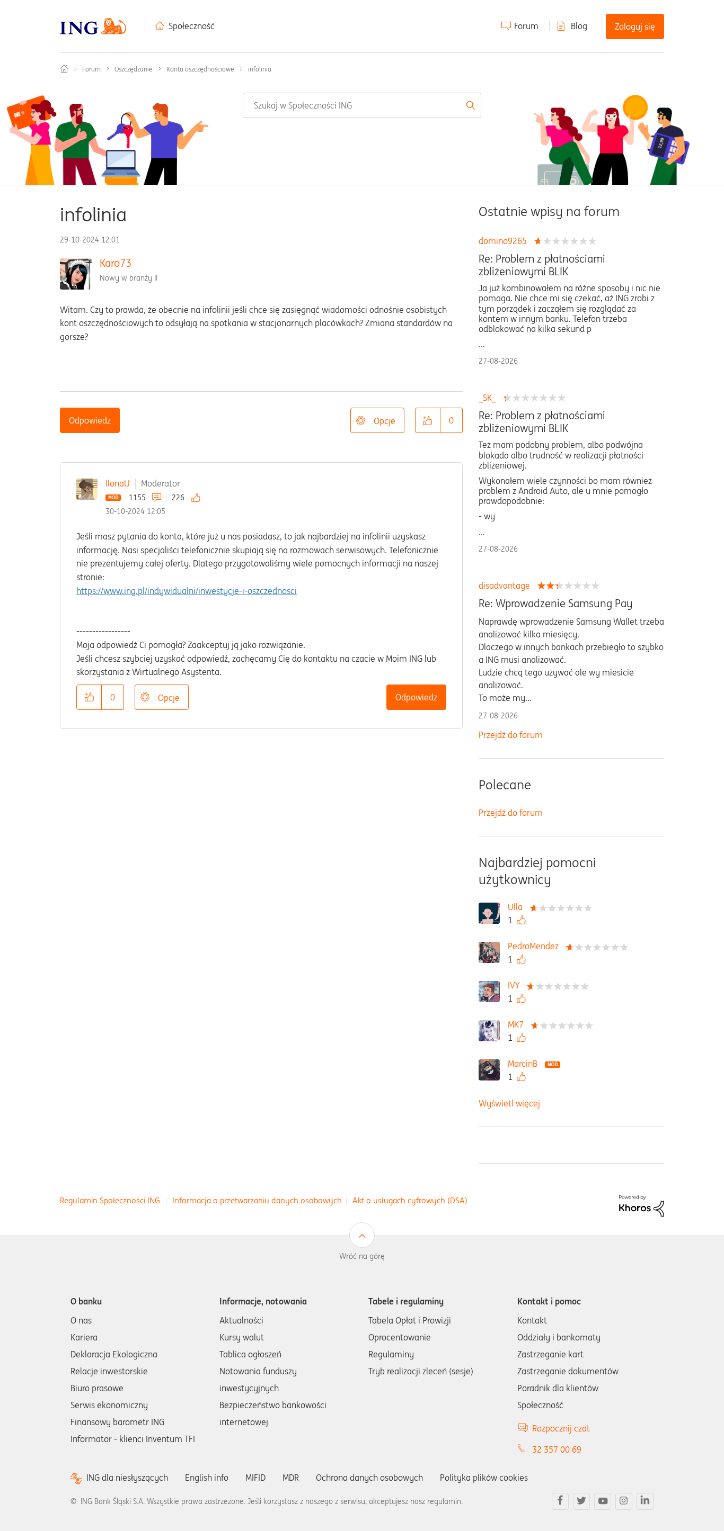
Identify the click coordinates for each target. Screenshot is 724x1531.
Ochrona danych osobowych (369, 1477)
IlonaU (117, 483)
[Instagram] (623, 1501)
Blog (579, 26)
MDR (290, 1477)
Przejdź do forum (511, 735)
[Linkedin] (645, 1501)
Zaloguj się (635, 26)
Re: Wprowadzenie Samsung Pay (555, 603)
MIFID (255, 1477)
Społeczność (192, 26)
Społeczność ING (64, 69)
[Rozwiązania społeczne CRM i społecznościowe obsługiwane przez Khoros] (641, 1205)
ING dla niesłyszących (127, 1478)
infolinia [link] (259, 69)
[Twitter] (581, 1501)
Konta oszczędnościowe (200, 69)
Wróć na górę (362, 1256)
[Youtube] (602, 1501)
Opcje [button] (384, 421)
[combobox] (362, 105)
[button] (427, 420)
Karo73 (115, 262)
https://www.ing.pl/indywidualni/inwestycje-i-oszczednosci (186, 591)
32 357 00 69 (556, 1449)
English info (206, 1477)
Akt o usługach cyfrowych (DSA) (409, 1200)
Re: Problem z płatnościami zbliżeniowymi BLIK (542, 265)
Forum (526, 26)
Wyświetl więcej (509, 1103)
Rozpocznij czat (561, 1428)
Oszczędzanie (133, 69)
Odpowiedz (90, 420)
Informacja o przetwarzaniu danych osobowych (257, 1200)
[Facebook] (560, 1501)
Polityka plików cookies (484, 1477)
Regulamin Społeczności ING (110, 1200)
